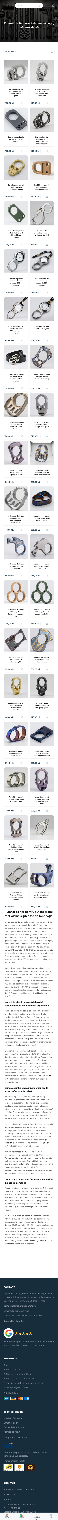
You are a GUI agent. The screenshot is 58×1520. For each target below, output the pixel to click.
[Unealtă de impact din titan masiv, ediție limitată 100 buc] (16, 779)
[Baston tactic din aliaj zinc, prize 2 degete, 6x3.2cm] (16, 120)
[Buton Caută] (38, 5)
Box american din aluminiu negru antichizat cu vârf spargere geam (41, 140)
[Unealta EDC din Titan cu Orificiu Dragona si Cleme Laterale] (16, 875)
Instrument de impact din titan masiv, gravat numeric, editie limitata (16, 519)
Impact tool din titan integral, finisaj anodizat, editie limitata (16, 425)
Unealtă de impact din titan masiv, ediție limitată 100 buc (16, 799)
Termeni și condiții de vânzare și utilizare (24, 1383)
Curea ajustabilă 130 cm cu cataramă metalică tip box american (16, 377)
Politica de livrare (12, 1369)
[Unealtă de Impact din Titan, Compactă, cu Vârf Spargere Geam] (42, 779)
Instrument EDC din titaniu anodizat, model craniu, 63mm (16, 660)
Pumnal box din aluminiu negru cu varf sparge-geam (42, 705)
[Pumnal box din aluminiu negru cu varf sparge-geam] (42, 686)
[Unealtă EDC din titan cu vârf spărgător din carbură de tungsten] (42, 875)
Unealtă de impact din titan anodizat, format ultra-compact (42, 753)
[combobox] (25, 5)
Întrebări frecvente (13, 1418)
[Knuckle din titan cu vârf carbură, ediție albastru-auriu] (42, 640)
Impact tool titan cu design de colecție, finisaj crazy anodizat (42, 472)
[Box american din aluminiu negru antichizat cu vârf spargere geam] (42, 120)
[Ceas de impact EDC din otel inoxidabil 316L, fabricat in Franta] (16, 309)
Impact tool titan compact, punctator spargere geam (16, 472)
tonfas (11, 1244)
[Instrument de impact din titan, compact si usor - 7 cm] (42, 546)
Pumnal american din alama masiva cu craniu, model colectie (16, 706)
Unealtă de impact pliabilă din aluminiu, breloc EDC (42, 847)
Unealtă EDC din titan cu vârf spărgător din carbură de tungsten (42, 895)
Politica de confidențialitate (18, 1374)
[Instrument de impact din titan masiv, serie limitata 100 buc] (42, 498)
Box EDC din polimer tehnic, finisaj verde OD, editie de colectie (16, 234)
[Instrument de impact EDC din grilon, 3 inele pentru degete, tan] (16, 592)
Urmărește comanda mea (16, 1311)
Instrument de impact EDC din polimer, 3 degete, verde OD (42, 612)
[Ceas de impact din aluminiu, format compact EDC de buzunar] (16, 261)
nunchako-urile (45, 1240)
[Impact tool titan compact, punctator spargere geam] (16, 453)
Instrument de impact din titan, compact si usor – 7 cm (42, 566)
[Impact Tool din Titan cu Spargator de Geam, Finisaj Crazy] (42, 357)
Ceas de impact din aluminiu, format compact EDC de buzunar (16, 282)
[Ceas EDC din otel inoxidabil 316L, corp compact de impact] (42, 309)
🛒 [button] (22, 103)
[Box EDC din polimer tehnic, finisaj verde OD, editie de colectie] (16, 213)
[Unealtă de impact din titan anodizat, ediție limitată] (16, 734)
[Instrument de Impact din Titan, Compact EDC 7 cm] (16, 546)
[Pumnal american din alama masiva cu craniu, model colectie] (16, 686)
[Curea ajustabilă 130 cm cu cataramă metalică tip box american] (16, 357)
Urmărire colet (11, 1422)
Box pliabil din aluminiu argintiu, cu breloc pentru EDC (42, 233)
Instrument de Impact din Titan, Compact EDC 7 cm (16, 566)
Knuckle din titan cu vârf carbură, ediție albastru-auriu (41, 660)
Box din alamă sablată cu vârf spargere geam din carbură (16, 187)
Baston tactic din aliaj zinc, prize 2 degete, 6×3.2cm (16, 139)
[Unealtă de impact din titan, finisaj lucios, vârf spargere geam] (16, 827)
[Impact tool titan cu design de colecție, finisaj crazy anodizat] (42, 453)
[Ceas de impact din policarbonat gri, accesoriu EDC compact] (42, 261)
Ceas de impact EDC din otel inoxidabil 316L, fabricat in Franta (16, 330)
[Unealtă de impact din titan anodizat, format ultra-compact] (42, 734)
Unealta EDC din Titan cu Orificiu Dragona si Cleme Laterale (16, 896)
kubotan (35, 1076)
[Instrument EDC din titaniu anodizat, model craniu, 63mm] (16, 640)
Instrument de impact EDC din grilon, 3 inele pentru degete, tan (16, 613)
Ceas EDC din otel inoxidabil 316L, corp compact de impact (42, 329)
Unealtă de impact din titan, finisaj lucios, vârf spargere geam (16, 848)
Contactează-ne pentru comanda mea (23, 1315)
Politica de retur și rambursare (19, 1378)
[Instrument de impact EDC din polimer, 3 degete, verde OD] (42, 592)
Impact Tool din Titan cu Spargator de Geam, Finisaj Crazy (42, 376)
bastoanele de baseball (27, 1240)
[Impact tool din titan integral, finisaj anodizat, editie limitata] (16, 405)
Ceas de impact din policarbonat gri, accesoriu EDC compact (42, 282)
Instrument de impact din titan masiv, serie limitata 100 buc (42, 518)
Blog (6, 1365)
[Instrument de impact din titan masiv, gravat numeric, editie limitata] (16, 498)
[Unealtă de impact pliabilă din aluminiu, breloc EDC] (42, 827)
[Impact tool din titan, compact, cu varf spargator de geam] (42, 405)
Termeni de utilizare (14, 1427)
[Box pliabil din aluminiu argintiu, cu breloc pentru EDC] (42, 213)
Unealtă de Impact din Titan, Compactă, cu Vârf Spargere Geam (42, 800)
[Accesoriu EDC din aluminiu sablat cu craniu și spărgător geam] (16, 72)
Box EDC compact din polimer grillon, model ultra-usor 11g (42, 187)
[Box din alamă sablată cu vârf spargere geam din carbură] (16, 167)
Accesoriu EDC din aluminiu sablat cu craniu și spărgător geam (16, 92)
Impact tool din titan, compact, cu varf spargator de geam (42, 424)
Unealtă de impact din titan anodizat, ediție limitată (16, 753)
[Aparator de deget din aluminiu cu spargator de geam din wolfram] (42, 72)
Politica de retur (12, 1431)
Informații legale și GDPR (16, 1387)
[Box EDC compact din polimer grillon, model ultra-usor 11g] (42, 167)
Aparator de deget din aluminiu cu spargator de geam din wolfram (42, 92)
